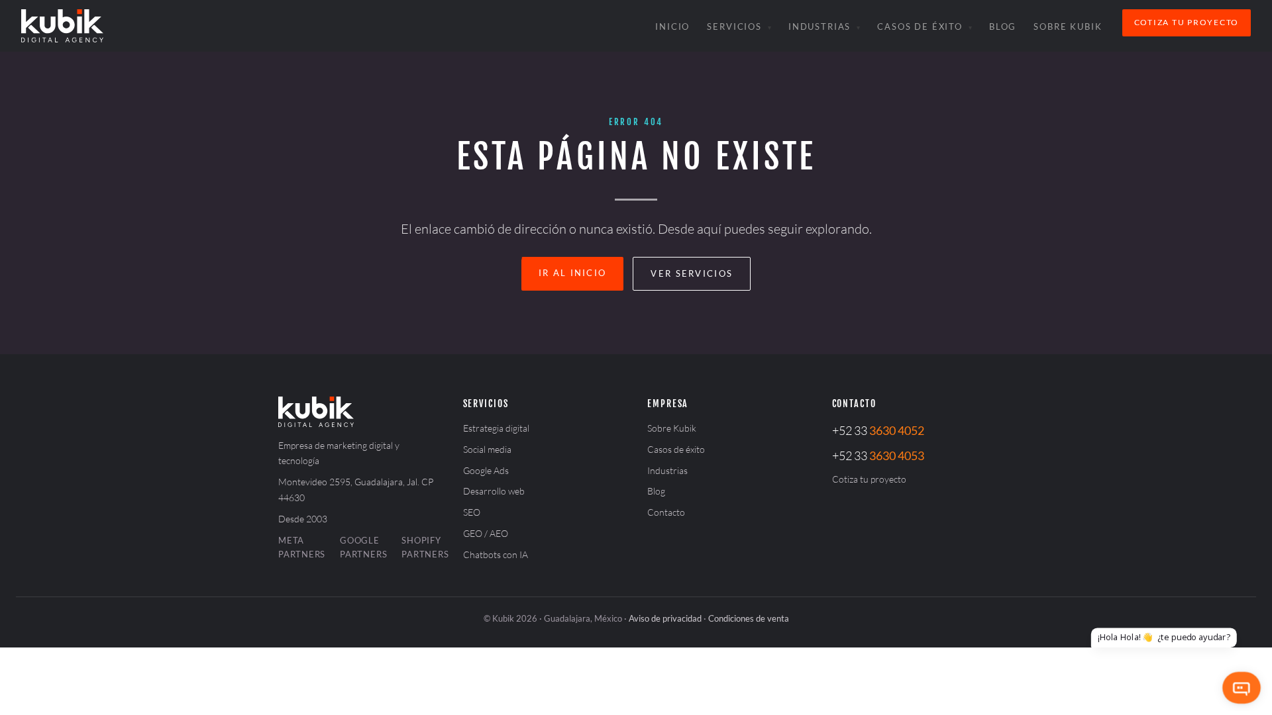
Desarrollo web (494, 491)
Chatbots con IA (495, 554)
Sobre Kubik (1068, 26)
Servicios (734, 26)
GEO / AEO (485, 533)
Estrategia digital (496, 428)
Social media (487, 449)
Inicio (672, 26)
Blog (1002, 26)
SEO (471, 512)
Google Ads (486, 470)
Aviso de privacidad (665, 618)
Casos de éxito (920, 26)
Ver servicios (692, 273)
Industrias (819, 26)
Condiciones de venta (748, 618)
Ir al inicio (573, 272)
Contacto (666, 512)
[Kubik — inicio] (62, 25)
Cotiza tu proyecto (1186, 22)
